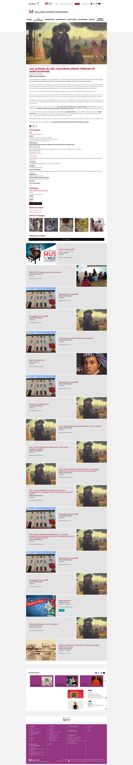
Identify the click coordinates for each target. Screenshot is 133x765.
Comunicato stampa (36, 210)
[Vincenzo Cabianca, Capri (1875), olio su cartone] (97, 228)
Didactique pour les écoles (74, 737)
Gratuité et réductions (35, 153)
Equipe (31, 730)
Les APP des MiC (35, 685)
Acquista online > (35, 203)
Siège (31, 738)
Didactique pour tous (73, 739)
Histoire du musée (34, 729)
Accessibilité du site (96, 761)
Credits (89, 761)
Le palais (31, 740)
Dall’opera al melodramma (39, 404)
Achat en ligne (33, 157)
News (89, 727)
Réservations (32, 160)
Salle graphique (33, 753)
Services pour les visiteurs (55, 731)
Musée (29, 19)
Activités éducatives (54, 734)
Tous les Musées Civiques (66, 3)
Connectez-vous (85, 3)
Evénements (61, 19)
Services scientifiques (34, 744)
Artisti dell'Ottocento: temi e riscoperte (43, 624)
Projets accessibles (72, 743)
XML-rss (103, 761)
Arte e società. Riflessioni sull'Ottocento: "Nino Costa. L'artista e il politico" (49, 448)
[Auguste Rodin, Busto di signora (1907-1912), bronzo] (51, 225)
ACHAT (77, 3)
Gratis (61, 610)
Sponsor (90, 731)
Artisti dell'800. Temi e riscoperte (38, 190)
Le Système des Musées (35, 731)
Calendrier (82, 19)
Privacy (71, 761)
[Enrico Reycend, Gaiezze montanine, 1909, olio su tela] (81, 228)
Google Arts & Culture (84, 684)
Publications (32, 747)
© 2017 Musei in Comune (61, 761)
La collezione (38, 19)
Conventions (32, 155)
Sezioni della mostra (36, 212)
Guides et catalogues (54, 737)
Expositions (50, 19)
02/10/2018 (95, 695)
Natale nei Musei (65, 600)
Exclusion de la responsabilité (80, 761)
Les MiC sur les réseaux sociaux (60, 684)
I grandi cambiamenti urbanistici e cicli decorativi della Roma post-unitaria (79, 646)
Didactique (72, 19)
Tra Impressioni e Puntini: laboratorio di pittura (76, 338)
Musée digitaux (100, 19)
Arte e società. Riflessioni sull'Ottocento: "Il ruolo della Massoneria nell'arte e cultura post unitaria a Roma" (79, 470)
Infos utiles (51, 729)
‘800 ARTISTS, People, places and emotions (45, 272)
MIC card (51, 733)
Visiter (91, 19)
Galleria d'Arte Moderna (51, 12)
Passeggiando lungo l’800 (68, 294)
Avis (89, 729)
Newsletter (32, 734)
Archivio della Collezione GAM (36, 749)
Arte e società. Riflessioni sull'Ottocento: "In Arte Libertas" (80, 426)
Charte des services (34, 733)
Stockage (31, 750)
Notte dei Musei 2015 (37, 360)
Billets (50, 730)
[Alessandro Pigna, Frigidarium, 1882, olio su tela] (66, 225)
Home (30, 65)
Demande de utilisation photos (37, 752)
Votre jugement (53, 740)
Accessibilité (52, 739)
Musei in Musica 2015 (66, 249)
